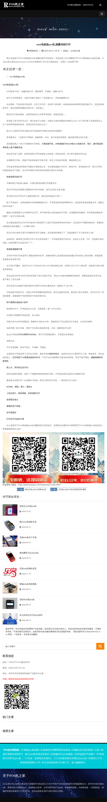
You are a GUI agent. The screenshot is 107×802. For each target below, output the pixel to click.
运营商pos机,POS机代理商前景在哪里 (72, 489)
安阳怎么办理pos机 (28, 506)
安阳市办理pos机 (27, 599)
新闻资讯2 (63, 29)
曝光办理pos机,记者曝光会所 (35, 489)
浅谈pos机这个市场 (28, 537)
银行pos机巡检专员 (28, 521)
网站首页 (53, 29)
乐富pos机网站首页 (28, 568)
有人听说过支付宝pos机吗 (31, 615)
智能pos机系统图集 (28, 584)
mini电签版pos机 (17, 76)
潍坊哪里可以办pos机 (29, 552)
